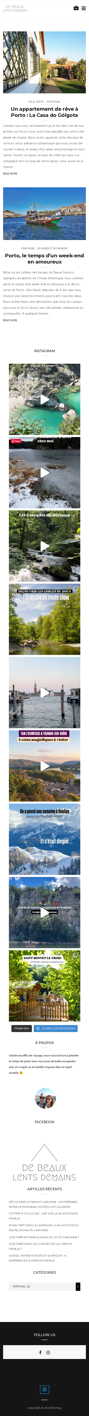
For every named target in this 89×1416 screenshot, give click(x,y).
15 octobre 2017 (71, 236)
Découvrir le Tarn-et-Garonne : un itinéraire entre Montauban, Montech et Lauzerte (43, 1204)
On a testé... (36, 102)
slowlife (17, 89)
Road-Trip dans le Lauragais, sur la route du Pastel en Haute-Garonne (44, 1228)
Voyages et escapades (52, 248)
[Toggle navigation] (83, 8)
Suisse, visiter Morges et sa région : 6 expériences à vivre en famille (37, 1258)
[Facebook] (40, 1352)
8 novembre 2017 (70, 89)
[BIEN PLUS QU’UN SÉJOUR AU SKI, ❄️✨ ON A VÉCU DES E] (44, 839)
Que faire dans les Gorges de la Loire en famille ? (40, 1246)
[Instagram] (48, 1352)
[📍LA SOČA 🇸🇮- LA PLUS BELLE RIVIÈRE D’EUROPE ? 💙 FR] (44, 399)
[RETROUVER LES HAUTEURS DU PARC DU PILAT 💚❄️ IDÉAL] (44, 472)
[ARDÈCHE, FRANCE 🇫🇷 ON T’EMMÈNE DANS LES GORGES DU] (44, 619)
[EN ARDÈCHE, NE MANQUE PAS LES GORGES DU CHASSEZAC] (44, 912)
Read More (10, 174)
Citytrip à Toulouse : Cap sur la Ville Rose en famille (43, 1216)
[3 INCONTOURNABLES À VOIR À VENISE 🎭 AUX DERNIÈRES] (44, 692)
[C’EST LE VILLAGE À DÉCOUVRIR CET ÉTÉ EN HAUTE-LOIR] (44, 986)
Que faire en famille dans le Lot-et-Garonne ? (44, 1237)
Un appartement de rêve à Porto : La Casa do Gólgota (44, 112)
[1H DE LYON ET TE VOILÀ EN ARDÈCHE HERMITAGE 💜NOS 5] (44, 766)
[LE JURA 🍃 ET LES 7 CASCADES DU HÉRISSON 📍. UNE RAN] (44, 546)
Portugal (53, 102)
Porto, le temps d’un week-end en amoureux (44, 259)
